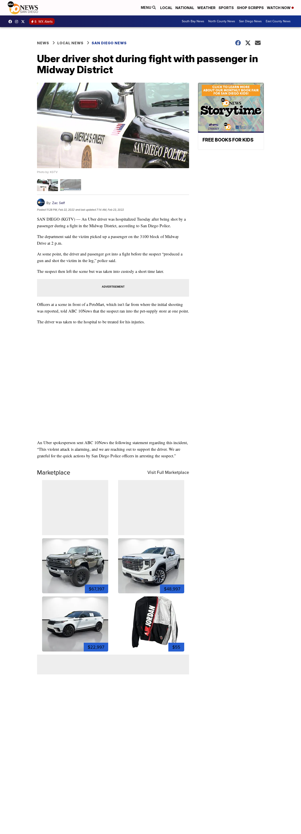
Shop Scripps (250, 8)
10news (24, 21)
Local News (70, 43)
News (43, 43)
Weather (206, 8)
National (184, 8)
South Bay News (193, 21)
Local (166, 8)
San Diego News (250, 21)
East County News (278, 21)
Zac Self (58, 203)
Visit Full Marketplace (168, 472)
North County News (221, 21)
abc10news (11, 21)
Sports (226, 8)
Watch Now (279, 8)
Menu (146, 7)
